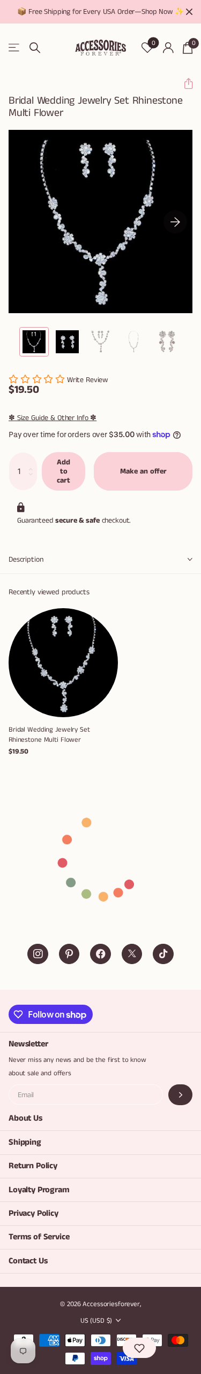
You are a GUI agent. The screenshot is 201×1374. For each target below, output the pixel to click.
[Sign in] (168, 47)
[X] (132, 954)
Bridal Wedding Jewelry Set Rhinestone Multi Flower (49, 735)
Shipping (25, 1142)
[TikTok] (163, 954)
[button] (184, 83)
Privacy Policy (33, 1213)
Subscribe (180, 1094)
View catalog (15, 47)
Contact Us (28, 1261)
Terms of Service (39, 1237)
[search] (34, 48)
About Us (25, 1118)
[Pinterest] (69, 954)
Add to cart (63, 471)
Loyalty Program (39, 1190)
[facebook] (100, 954)
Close (189, 12)
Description (26, 559)
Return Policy (33, 1166)
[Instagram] (37, 954)
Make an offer (143, 471)
